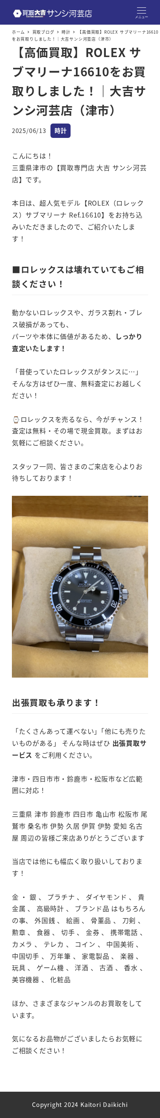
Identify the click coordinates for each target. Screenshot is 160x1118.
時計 (61, 130)
